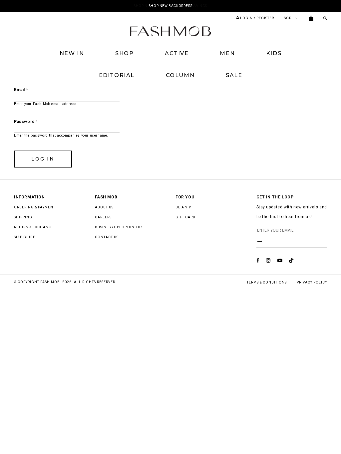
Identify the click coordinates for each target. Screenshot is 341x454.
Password (26, 121)
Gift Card (185, 217)
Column (180, 75)
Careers (103, 217)
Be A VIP (183, 207)
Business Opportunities (119, 227)
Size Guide (24, 237)
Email (21, 89)
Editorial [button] (117, 75)
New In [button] (72, 53)
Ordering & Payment (34, 207)
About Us (104, 207)
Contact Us (107, 237)
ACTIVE (177, 53)
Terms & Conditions (267, 282)
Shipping (23, 217)
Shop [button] (124, 53)
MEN (227, 53)
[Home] (170, 31)
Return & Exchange (34, 227)
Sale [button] (234, 75)
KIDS (273, 53)
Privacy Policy (312, 282)
